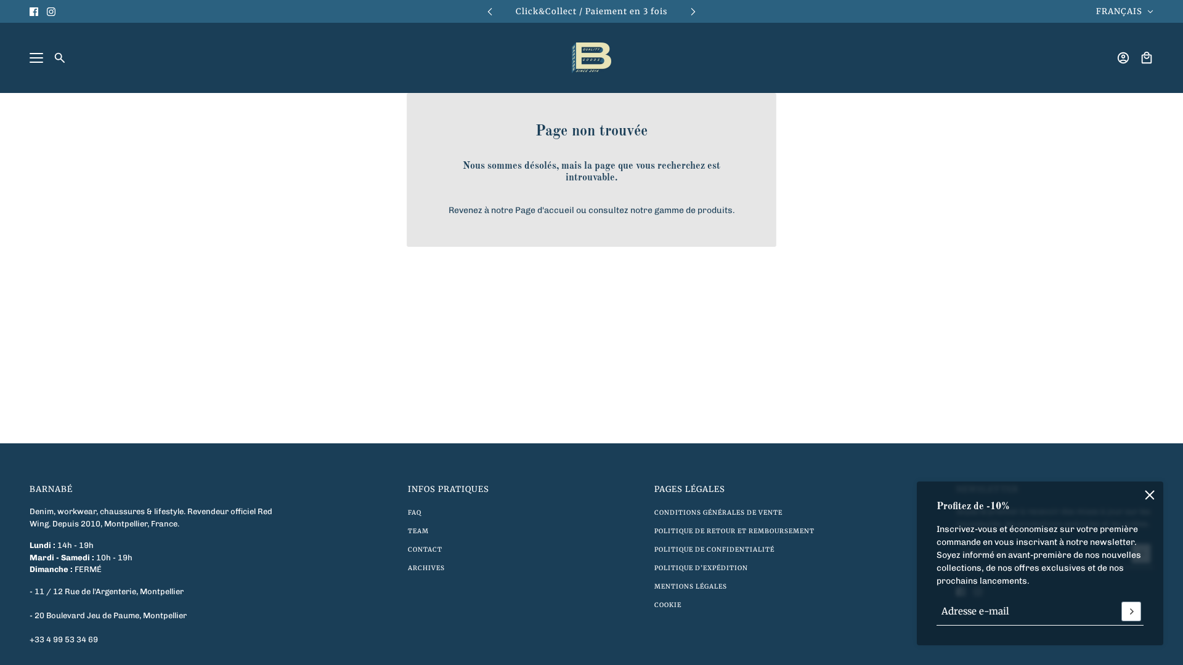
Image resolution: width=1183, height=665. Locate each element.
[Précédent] (489, 11)
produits (715, 210)
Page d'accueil (544, 210)
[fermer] (1150, 495)
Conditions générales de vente (718, 513)
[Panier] (1146, 58)
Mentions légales (690, 586)
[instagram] (51, 11)
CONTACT (425, 550)
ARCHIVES (426, 568)
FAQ (414, 513)
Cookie (667, 605)
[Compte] (1123, 58)
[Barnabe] (591, 57)
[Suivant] (693, 11)
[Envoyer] (1131, 611)
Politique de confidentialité (714, 550)
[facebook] (34, 11)
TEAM (418, 531)
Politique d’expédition (701, 568)
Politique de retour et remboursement (734, 531)
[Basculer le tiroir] (36, 58)
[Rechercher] (60, 58)
